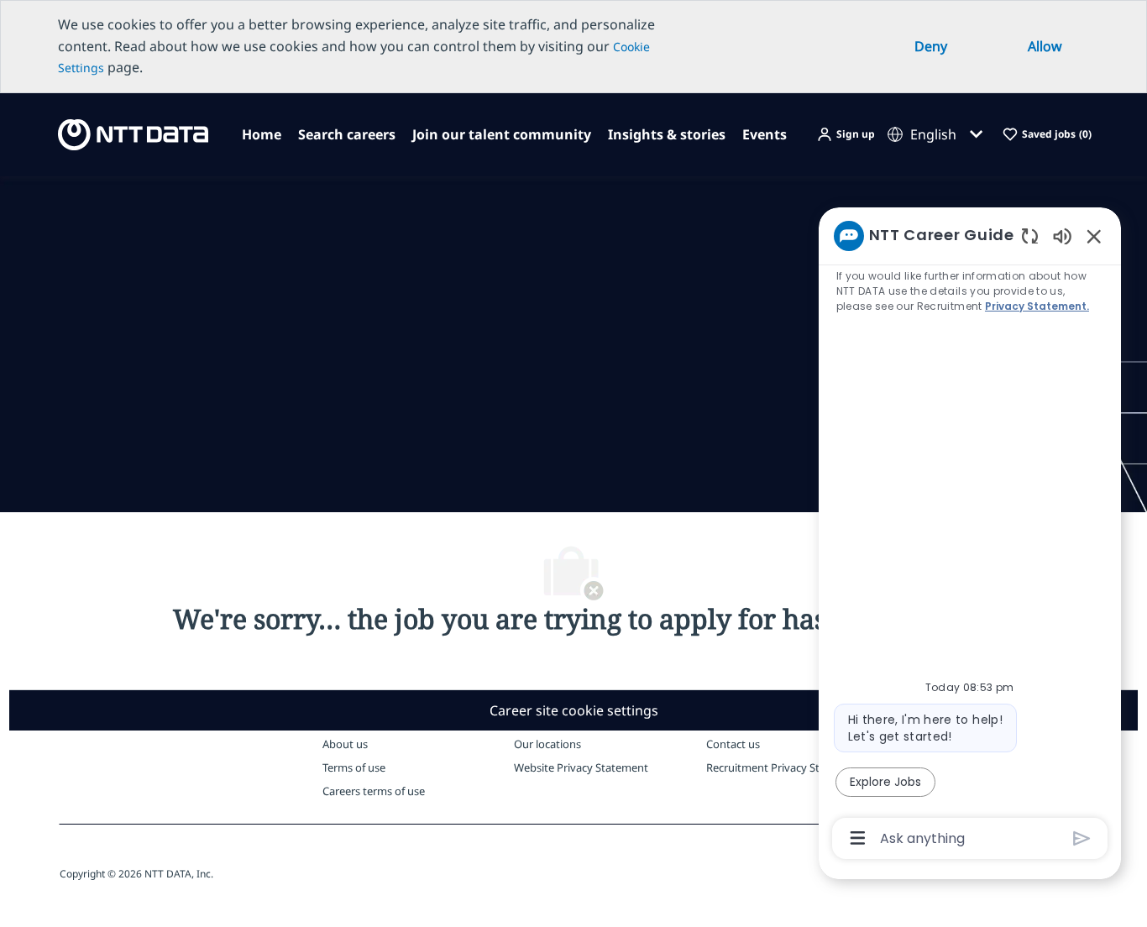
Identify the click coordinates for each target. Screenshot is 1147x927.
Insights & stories (666, 134)
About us (345, 744)
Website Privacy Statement (581, 767)
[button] (845, 134)
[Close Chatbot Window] (1094, 236)
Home (261, 134)
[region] (970, 535)
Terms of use (353, 767)
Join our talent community (501, 134)
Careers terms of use (373, 791)
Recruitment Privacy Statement (784, 767)
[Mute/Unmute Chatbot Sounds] (1062, 235)
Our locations (547, 744)
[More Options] (857, 838)
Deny (930, 46)
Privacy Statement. (1038, 306)
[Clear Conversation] (1030, 235)
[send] (1081, 838)
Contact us (733, 744)
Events (764, 134)
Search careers (346, 134)
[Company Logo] (128, 133)
